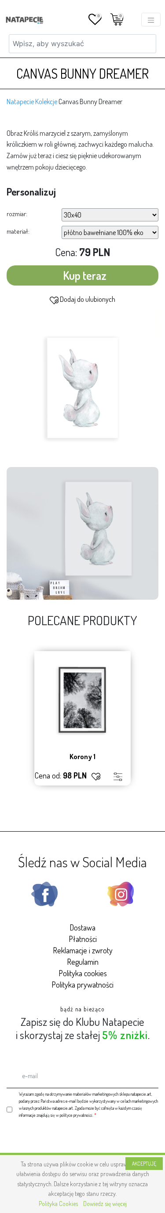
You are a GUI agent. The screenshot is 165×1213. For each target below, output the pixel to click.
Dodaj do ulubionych (87, 299)
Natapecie (20, 101)
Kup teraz (84, 275)
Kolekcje (46, 101)
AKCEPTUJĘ (144, 1163)
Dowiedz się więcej (105, 1203)
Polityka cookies (83, 973)
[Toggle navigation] (151, 19)
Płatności (83, 939)
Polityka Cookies (58, 1203)
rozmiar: (17, 214)
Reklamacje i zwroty (83, 950)
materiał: (18, 231)
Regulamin (83, 962)
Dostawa (82, 927)
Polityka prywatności (82, 984)
